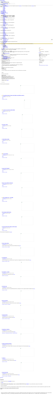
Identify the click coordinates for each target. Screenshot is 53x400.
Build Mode (3, 275)
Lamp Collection (5, 153)
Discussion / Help (5, 3)
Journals (4, 43)
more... (3, 112)
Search (2, 49)
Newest (4, 6)
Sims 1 (2, 2)
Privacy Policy (8, 394)
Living (5, 347)
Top (1, 394)
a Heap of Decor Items (5, 372)
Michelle (4, 213)
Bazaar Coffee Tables (5, 300)
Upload (2, 55)
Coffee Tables (8, 304)
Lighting (6, 113)
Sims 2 (2, 4)
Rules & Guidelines (5, 47)
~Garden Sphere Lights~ (5, 139)
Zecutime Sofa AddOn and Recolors (7, 343)
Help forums (4, 12)
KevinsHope (4, 96)
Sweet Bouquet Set (4, 257)
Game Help (4, 11)
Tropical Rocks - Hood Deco (5, 329)
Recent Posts (4, 38)
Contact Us (3, 394)
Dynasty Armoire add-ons (5, 243)
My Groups (4, 42)
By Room (3, 347)
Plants (8, 261)
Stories (4, 13)
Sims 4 (2, 26)
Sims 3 (2, 15)
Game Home (4, 5)
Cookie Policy (12, 394)
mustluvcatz (4, 140)
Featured (4, 8)
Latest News (4, 45)
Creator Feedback (5, 58)
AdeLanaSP (4, 125)
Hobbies (6, 318)
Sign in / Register (2, 0)
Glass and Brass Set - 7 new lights (8, 197)
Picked (4, 9)
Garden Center (6, 275)
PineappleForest (4, 169)
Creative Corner (5, 41)
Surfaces (6, 304)
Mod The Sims (3, 1)
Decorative (6, 261)
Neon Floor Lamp (4, 286)
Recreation (8, 318)
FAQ (3, 48)
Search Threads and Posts (6, 53)
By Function (3, 113)
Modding (4, 21)
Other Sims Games (5, 40)
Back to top (1, 377)
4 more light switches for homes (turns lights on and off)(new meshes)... (13, 95)
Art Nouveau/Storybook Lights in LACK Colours (9, 226)
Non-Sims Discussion (5, 39)
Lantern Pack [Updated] (5, 168)
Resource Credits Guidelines (6, 57)
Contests (4, 14)
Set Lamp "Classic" (5, 124)
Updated (4, 30)
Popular (4, 7)
